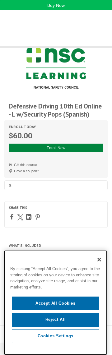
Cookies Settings (56, 336)
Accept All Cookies (55, 303)
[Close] (99, 259)
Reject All (55, 319)
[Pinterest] (38, 217)
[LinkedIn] (29, 217)
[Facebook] (12, 216)
